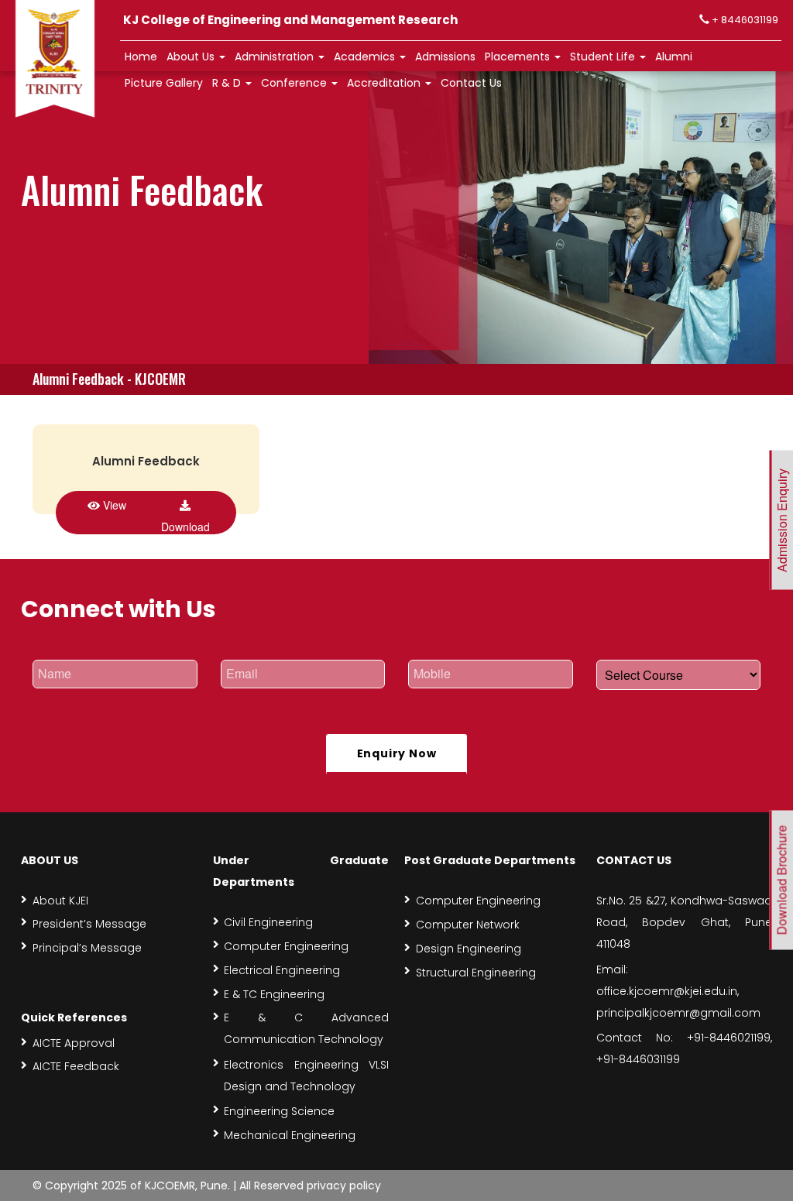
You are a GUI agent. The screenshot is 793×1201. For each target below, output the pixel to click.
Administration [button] (276, 56)
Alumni (673, 56)
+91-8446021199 (729, 1037)
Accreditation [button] (385, 83)
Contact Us (471, 83)
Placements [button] (519, 56)
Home (141, 56)
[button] (445, 56)
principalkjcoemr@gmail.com (678, 1013)
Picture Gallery (164, 83)
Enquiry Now (397, 753)
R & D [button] (228, 83)
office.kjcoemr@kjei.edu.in (666, 991)
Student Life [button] (604, 56)
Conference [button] (295, 83)
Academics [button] (366, 56)
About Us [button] (192, 56)
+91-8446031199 (638, 1059)
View (113, 505)
